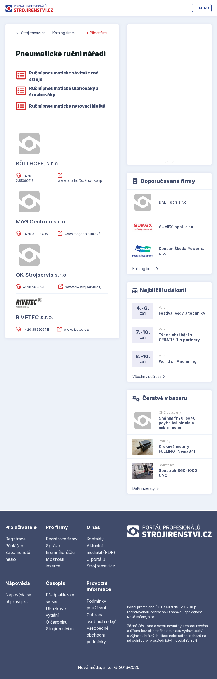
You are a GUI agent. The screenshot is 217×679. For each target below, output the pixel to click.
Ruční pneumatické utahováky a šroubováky (63, 91)
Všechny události (146, 376)
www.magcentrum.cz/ (82, 234)
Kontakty (95, 538)
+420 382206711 (36, 329)
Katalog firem (63, 32)
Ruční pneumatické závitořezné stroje (63, 76)
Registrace (15, 538)
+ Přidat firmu (97, 32)
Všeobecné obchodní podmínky (97, 634)
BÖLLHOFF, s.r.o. (37, 163)
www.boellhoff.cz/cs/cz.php (80, 180)
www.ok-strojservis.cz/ (83, 287)
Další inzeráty (143, 488)
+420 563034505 (37, 287)
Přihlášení (14, 545)
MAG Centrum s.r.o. (41, 221)
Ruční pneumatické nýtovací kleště (67, 106)
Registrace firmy (61, 538)
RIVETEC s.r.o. (34, 317)
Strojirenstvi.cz (33, 32)
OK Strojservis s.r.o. (42, 275)
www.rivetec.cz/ (76, 329)
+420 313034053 (36, 234)
